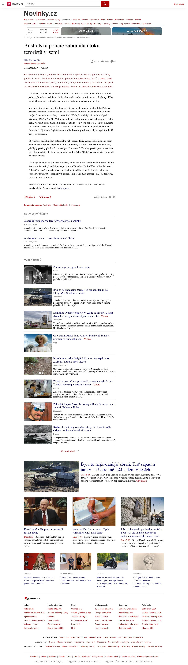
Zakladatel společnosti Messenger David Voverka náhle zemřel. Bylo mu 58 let (84, 405)
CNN (26, 60)
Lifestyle (129, 20)
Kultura (110, 20)
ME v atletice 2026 (79, 620)
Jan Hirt (51, 616)
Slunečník (90, 642)
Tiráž (69, 656)
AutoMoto (41, 24)
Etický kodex (97, 656)
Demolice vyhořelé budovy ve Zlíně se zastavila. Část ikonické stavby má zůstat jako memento (83, 314)
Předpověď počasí (79, 637)
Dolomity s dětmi (125, 628)
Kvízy (98, 24)
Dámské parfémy (87, 646)
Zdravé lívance (101, 616)
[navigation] (3, 4)
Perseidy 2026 (95, 637)
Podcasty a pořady (80, 24)
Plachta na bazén (64, 642)
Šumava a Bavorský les (128, 616)
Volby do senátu (31, 624)
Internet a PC (30, 24)
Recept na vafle (101, 624)
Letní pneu (101, 646)
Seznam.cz (179, 4)
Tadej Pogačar (54, 620)
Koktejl (138, 20)
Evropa (56, 434)
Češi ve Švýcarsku (126, 620)
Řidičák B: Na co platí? (152, 620)
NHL (73, 628)
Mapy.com (64, 637)
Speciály (106, 24)
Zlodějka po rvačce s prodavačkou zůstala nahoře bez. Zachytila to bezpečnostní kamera (83, 382)
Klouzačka (101, 642)
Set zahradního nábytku (118, 642)
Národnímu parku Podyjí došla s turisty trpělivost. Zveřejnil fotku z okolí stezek (81, 359)
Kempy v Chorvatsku (127, 609)
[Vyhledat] (105, 4)
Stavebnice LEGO (69, 646)
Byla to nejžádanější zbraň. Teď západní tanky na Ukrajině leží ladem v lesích (80, 291)
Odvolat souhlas (128, 656)
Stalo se (41, 20)
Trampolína (79, 642)
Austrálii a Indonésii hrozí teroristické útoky (49, 238)
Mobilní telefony (53, 646)
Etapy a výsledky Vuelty (58, 613)
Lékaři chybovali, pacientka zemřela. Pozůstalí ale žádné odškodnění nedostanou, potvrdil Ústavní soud (141, 532)
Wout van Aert (54, 624)
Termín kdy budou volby (34, 620)
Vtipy (55, 343)
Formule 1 (75, 624)
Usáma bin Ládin (60, 205)
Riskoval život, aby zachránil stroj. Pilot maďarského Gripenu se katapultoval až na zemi (82, 428)
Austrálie (47, 205)
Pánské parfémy (155, 646)
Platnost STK (147, 628)
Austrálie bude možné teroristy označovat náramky (52, 221)
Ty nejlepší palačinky (104, 609)
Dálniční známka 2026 (151, 613)
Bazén (52, 642)
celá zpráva (64, 188)
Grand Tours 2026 (55, 628)
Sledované (146, 24)
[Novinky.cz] (40, 14)
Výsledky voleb (30, 616)
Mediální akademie (82, 656)
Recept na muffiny (103, 613)
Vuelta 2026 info (55, 609)
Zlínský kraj (57, 320)
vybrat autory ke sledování (34, 63)
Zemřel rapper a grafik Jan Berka (71, 267)
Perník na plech (101, 628)
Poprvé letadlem (125, 613)
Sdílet (106, 61)
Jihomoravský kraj (60, 365)
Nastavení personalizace (147, 656)
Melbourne (75, 205)
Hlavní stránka (30, 20)
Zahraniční (66, 20)
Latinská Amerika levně (128, 624)
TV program (124, 24)
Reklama (52, 656)
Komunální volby (31, 628)
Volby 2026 (29, 609)
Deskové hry (113, 646)
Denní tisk (135, 24)
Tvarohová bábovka (103, 620)
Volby (57, 20)
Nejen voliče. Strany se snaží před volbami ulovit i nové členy (91, 530)
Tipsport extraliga (78, 616)
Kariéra (62, 656)
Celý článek (141, 480)
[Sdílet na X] (114, 197)
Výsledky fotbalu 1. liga (81, 613)
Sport (92, 24)
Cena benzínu (110, 637)
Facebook (34, 656)
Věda (49, 24)
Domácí (50, 20)
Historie (67, 24)
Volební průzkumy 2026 (34, 613)
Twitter (44, 656)
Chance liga (76, 609)
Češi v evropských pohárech (130, 637)
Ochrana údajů (111, 656)
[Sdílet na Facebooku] (110, 197)
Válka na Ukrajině (80, 20)
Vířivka (148, 642)
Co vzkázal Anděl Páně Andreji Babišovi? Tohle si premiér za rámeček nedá (81, 337)
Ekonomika (119, 20)
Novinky (32, 60)
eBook (96, 61)
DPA (39, 60)
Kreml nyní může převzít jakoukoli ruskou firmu (43, 530)
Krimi (103, 20)
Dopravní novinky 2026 (152, 616)
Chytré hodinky (138, 646)
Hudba (55, 271)
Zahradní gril (136, 642)
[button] (38, 274)
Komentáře (94, 20)
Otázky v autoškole (150, 624)
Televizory (125, 646)
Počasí (115, 24)
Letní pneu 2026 (149, 609)
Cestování (58, 24)
